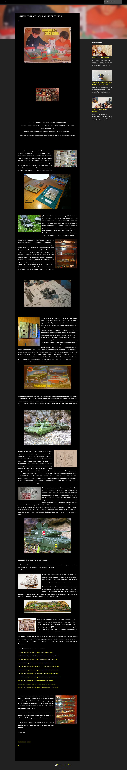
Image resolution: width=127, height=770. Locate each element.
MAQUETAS (20, 741)
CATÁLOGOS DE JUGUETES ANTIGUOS (101, 57)
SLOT (29, 741)
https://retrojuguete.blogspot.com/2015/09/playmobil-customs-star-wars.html (35, 680)
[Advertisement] (87, 63)
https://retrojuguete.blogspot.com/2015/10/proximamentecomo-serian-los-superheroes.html (39, 677)
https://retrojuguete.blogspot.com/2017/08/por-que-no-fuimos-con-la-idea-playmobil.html (38, 655)
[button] (18, 21)
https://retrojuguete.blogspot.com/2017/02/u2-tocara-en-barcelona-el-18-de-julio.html (37, 659)
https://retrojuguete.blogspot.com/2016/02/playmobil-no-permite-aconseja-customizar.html (38, 670)
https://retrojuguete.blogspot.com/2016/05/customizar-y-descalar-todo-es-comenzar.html (38, 666)
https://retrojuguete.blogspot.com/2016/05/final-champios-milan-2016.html (35, 663)
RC (25, 741)
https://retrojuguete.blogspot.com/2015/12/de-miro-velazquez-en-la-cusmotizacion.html (38, 673)
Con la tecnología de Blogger (64, 765)
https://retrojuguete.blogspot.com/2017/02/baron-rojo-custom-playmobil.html (35, 652)
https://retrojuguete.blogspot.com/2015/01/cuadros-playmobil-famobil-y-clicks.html (37, 684)
